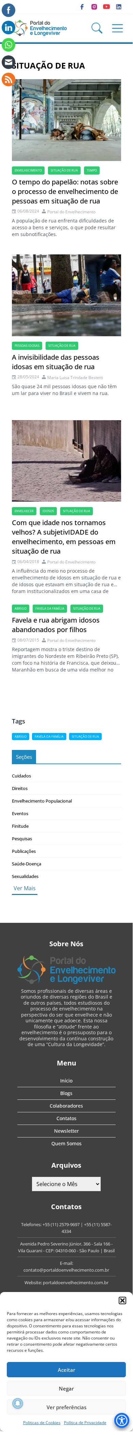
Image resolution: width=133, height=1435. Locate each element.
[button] (122, 1300)
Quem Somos (66, 1143)
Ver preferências (66, 1407)
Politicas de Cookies (42, 1422)
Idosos (48, 511)
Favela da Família (49, 608)
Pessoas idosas (27, 345)
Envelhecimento (28, 170)
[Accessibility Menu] (121, 1420)
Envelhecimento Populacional (42, 801)
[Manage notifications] (17, 1403)
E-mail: (66, 1263)
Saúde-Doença (26, 864)
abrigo (21, 608)
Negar (66, 1388)
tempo (92, 170)
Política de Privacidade (85, 1422)
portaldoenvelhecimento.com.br (76, 1282)
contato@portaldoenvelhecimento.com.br (66, 1270)
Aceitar (66, 1369)
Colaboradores (66, 1105)
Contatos (66, 1118)
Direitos (20, 788)
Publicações (24, 851)
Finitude (20, 826)
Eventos (20, 813)
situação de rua (64, 170)
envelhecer (24, 511)
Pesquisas (22, 839)
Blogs (66, 1093)
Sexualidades (25, 876)
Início (66, 1080)
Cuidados (21, 776)
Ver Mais (25, 888)
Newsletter (66, 1131)
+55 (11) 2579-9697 (61, 1224)
